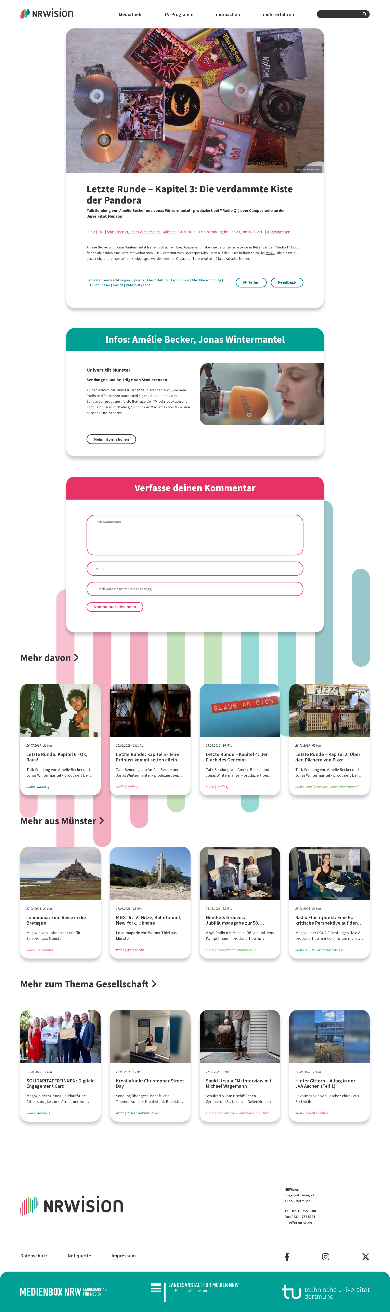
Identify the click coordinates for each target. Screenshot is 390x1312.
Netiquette (79, 1255)
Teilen (253, 282)
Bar (96, 285)
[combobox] (343, 14)
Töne (146, 285)
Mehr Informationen (111, 439)
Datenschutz (33, 1255)
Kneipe (118, 285)
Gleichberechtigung (207, 280)
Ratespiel (133, 285)
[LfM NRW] (195, 1292)
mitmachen (228, 14)
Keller (106, 285)
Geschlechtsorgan (117, 280)
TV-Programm (178, 14)
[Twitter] (366, 1257)
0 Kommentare (278, 231)
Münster (169, 231)
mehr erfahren (278, 14)
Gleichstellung (158, 280)
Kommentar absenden (115, 607)
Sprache (138, 280)
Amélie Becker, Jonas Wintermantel (133, 231)
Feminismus (180, 280)
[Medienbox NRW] (64, 1291)
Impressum (124, 1255)
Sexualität (95, 280)
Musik (269, 252)
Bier (179, 247)
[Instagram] (325, 1257)
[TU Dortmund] (326, 1291)
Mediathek (130, 14)
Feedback (287, 282)
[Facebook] (287, 1257)
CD (89, 285)
